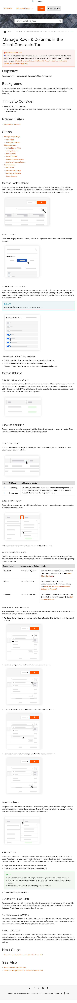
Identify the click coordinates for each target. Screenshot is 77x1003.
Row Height (10, 140)
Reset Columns (11, 176)
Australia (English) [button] (24, 8)
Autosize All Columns (13, 173)
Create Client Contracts (12, 124)
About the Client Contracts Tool (15, 967)
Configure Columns (13, 142)
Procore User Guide (57, 31)
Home (10, 31)
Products (19, 31)
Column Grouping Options (15, 159)
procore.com (8, 8)
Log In (67, 993)
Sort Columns (11, 154)
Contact (41, 8)
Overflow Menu (9, 165)
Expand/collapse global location (72, 31)
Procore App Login (54, 8)
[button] (60, 20)
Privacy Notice (36, 993)
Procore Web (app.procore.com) (37, 31)
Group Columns (11, 156)
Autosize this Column (13, 170)
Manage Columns (10, 145)
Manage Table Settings (12, 137)
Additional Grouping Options (15, 162)
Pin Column (10, 168)
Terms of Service (48, 993)
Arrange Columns (12, 151)
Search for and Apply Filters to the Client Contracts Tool (23, 955)
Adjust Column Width (13, 148)
